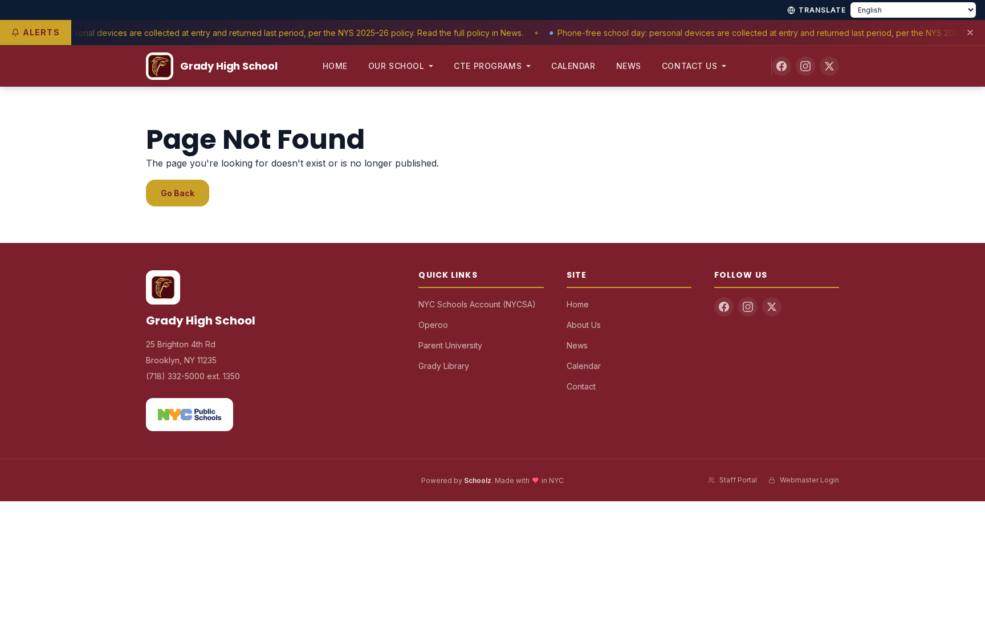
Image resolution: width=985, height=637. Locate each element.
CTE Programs (488, 66)
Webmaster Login (809, 480)
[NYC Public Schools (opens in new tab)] (189, 414)
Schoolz (477, 480)
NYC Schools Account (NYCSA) (477, 304)
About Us (584, 325)
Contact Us (690, 66)
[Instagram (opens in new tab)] (805, 66)
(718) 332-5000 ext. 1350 (193, 376)
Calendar (573, 66)
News (628, 66)
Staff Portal (738, 480)
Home (335, 66)
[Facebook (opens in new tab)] (781, 66)
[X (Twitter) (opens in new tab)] (829, 66)
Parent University (450, 345)
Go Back (177, 193)
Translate (822, 10)
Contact (581, 386)
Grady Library (443, 366)
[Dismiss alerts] (970, 32)
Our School (396, 66)
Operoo (433, 325)
